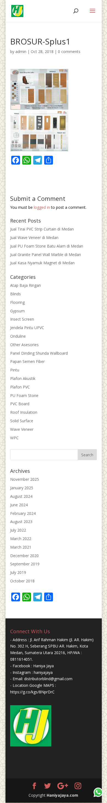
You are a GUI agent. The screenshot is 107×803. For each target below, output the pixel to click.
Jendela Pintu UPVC (27, 327)
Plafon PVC (20, 387)
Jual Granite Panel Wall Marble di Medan (45, 254)
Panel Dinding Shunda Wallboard (39, 353)
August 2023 (21, 521)
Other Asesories (24, 344)
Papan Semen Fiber (27, 361)
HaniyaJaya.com (62, 795)
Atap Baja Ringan (25, 285)
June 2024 (19, 504)
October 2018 (22, 581)
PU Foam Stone (24, 395)
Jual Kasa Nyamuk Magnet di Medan (42, 262)
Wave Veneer (21, 429)
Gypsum (17, 310)
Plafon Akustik (22, 378)
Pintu (14, 370)
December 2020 (24, 555)
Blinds (15, 293)
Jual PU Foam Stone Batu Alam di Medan (46, 246)
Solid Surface (21, 420)
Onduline (18, 336)
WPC (14, 437)
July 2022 (18, 530)
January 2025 (21, 487)
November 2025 (24, 479)
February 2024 (23, 513)
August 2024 (21, 496)
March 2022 (20, 538)
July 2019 (18, 572)
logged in (42, 207)
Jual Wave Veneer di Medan (34, 237)
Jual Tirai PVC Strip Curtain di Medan (42, 229)
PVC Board (19, 403)
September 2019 (25, 563)
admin (20, 51)
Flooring (17, 302)
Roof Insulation (23, 412)
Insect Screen (22, 319)
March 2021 (20, 547)
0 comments (69, 51)
